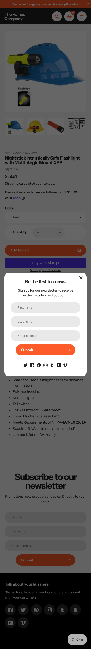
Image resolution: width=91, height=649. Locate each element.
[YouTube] (59, 365)
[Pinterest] (39, 365)
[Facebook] (32, 365)
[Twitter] (25, 365)
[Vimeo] (65, 365)
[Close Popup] (81, 278)
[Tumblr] (52, 365)
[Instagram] (45, 365)
